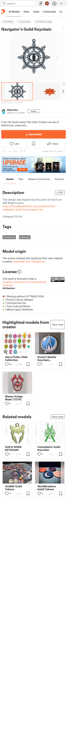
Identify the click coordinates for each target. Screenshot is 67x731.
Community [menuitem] (49, 11)
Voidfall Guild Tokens (13, 488)
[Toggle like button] (7, 364)
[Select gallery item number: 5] (22, 352)
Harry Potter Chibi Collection (16, 358)
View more (57, 324)
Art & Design (25, 21)
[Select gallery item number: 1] (12, 352)
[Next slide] (63, 91)
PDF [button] (61, 192)
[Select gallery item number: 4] (20, 352)
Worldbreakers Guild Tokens (46, 488)
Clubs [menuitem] (36, 11)
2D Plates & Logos (44, 21)
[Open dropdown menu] (63, 29)
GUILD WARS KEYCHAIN (13, 448)
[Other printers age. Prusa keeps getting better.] (33, 164)
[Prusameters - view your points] (47, 3)
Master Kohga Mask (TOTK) (13, 398)
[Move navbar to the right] (64, 11)
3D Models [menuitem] (14, 11)
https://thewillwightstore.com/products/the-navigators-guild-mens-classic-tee (29, 207)
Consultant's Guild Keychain (48, 448)
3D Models (9, 21)
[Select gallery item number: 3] (17, 352)
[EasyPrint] (40, 3)
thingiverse (9, 237)
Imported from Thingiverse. (29, 261)
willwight (25, 237)
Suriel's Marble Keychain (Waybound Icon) (47, 358)
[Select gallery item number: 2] (15, 352)
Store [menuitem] (26, 11)
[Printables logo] (3, 11)
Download (35, 134)
